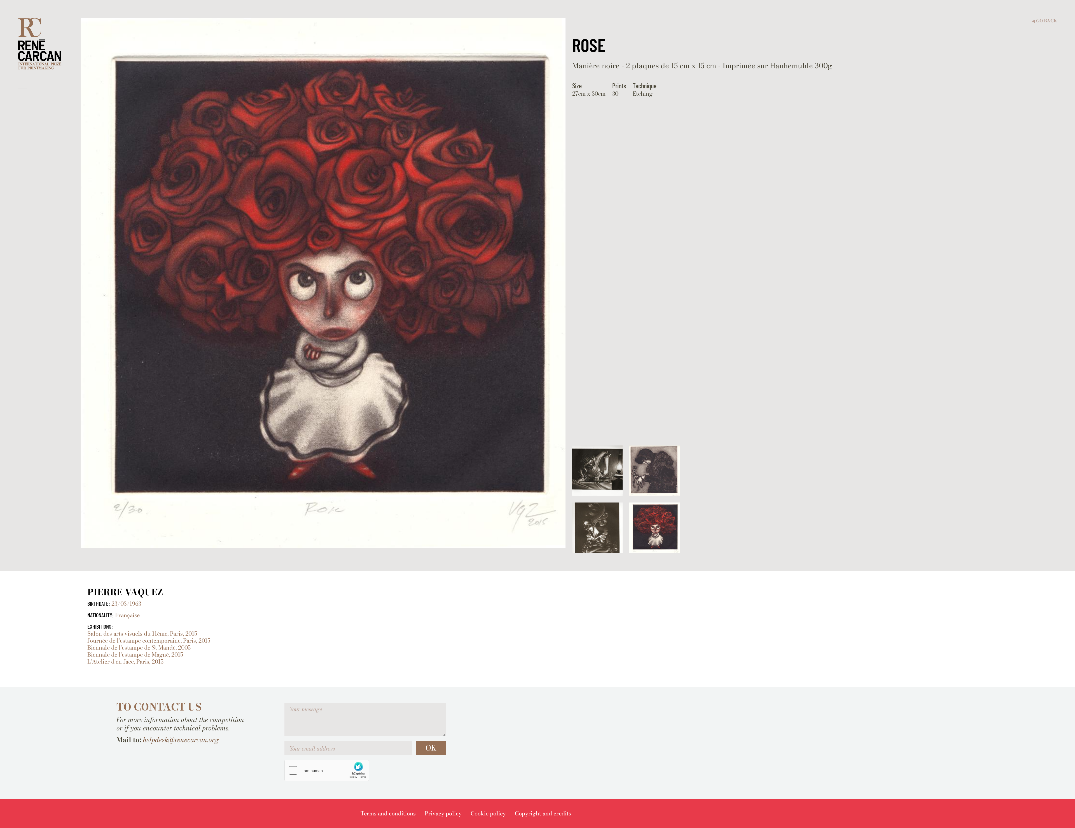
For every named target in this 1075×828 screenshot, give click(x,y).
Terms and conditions (388, 813)
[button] (22, 85)
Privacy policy (443, 813)
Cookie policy (488, 813)
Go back (1044, 21)
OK (431, 748)
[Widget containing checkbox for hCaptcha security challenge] (326, 770)
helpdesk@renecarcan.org (181, 740)
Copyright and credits (543, 813)
